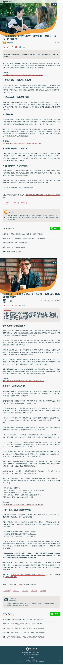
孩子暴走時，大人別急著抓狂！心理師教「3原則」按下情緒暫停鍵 (23, 75)
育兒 (15, 203)
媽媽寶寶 (10, 42)
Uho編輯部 (10, 301)
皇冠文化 (43, 590)
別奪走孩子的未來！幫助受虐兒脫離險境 (15, 243)
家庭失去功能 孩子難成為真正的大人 (14, 247)
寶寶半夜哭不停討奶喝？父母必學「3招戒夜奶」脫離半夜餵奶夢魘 (22, 624)
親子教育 (25, 590)
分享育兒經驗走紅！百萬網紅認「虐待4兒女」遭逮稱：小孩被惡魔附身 (24, 238)
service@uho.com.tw (34, 654)
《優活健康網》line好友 (15, 584)
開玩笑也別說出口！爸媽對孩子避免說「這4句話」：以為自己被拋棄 (23, 628)
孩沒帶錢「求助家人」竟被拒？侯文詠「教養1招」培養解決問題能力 (23, 234)
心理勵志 (7, 590)
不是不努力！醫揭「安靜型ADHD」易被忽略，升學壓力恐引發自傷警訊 (24, 633)
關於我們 (28, 660)
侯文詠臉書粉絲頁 (11, 577)
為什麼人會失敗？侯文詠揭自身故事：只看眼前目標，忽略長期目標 (23, 504)
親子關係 (34, 590)
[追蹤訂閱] (20, 47)
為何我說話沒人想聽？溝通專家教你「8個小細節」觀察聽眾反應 (22, 143)
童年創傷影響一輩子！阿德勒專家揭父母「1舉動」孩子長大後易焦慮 (23, 381)
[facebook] (29, 658)
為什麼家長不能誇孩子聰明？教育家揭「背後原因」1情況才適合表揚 (23, 619)
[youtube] (33, 658)
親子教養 (7, 203)
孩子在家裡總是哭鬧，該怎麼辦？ (13, 252)
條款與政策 (34, 660)
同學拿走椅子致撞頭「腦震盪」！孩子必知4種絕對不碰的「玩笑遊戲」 (24, 637)
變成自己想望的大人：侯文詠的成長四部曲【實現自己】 (28, 575)
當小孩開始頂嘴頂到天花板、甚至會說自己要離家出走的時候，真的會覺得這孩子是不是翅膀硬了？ (31, 56)
